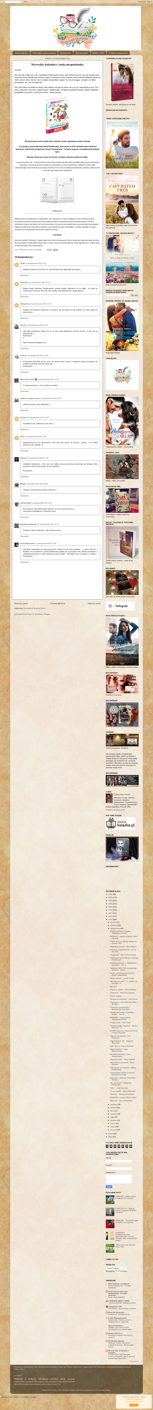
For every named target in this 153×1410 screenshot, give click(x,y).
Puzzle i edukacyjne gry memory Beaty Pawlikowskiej (122, 974)
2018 (110, 910)
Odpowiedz (24, 275)
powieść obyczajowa (35, 1381)
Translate (123, 1271)
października (115, 928)
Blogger (108, 1390)
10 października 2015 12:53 (37, 325)
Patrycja (23, 458)
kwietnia (113, 1120)
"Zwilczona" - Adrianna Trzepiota (122, 993)
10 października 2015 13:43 (51, 398)
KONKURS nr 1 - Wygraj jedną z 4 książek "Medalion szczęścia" (126, 1210)
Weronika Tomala (27, 379)
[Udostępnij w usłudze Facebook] (54, 250)
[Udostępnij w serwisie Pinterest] (57, 250)
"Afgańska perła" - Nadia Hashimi (122, 1059)
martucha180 (25, 503)
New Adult (62, 1381)
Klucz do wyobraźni (116, 1312)
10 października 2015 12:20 (40, 304)
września (113, 1104)
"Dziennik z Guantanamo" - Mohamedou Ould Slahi (120, 1008)
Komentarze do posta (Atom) (35, 608)
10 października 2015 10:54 (39, 282)
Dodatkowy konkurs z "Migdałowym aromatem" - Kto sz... (123, 964)
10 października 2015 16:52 (38, 417)
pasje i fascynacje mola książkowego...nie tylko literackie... (117, 1293)
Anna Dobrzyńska (27, 543)
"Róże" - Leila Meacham (119, 1088)
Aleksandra (24, 304)
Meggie (23, 484)
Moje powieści (81, 53)
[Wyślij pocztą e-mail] (48, 250)
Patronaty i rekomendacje (44, 53)
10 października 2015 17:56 (38, 458)
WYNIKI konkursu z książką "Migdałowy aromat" (120, 932)
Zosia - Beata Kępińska (116, 1297)
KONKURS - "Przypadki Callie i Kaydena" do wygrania (127, 1221)
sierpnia (113, 1108)
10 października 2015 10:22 (36, 263)
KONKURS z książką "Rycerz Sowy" (123, 1097)
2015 (110, 919)
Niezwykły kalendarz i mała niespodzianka (120, 1055)
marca (113, 1123)
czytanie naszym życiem (30, 398)
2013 (110, 1137)
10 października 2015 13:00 (37, 355)
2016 (110, 916)
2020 (110, 904)
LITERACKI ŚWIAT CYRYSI (118, 1301)
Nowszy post (21, 603)
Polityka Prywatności (134, 1399)
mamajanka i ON (114, 1307)
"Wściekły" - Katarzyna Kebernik (122, 1094)
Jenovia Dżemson (115, 1326)
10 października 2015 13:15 (48, 379)
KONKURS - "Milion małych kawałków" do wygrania (126, 1197)
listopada (114, 925)
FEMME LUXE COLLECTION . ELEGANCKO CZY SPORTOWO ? (120, 1329)
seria (63, 1378)
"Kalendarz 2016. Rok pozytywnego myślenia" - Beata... (123, 969)
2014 (110, 1134)
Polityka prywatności (118, 53)
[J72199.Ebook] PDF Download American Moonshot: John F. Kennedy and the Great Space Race (121, 1356)
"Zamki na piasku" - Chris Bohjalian (123, 990)
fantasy (26, 1384)
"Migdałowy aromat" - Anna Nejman (123, 946)
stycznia (113, 1130)
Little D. (23, 355)
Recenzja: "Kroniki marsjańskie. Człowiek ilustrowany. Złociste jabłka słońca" (121, 1345)
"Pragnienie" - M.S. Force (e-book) (123, 955)
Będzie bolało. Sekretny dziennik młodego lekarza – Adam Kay (119, 1321)
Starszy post (94, 603)
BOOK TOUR (98, 53)
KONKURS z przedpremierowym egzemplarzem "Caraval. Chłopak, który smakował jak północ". (126, 1236)
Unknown (24, 282)
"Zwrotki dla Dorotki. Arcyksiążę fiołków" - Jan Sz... (122, 1013)
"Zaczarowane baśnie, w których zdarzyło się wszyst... (122, 1074)
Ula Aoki (23, 417)
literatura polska (48, 1378)
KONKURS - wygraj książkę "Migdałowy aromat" (120, 1018)
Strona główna (21, 53)
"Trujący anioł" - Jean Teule (120, 1022)
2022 (110, 897)
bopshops (80, 1390)
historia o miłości (25, 1378)
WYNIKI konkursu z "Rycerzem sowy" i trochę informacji (124, 1032)
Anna (22, 436)
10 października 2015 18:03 (37, 484)
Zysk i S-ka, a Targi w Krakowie (122, 1046)
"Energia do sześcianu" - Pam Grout (123, 999)
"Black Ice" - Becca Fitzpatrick (121, 1101)
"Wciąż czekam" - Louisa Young (122, 978)
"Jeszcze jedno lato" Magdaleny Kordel (121, 1303)
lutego (112, 1126)
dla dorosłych (51, 1381)
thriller (59, 1384)
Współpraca (65, 53)
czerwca (113, 1114)
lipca (112, 1111)
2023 (110, 894)
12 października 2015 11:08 (45, 543)
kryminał (32, 1384)
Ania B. (23, 325)
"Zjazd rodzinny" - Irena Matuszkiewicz (119, 1050)
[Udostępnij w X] (52, 250)
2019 (110, 907)
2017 (110, 913)
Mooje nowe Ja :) (115, 1333)
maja (112, 1117)
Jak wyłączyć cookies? (133, 1401)
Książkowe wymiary (116, 1341)
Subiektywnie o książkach (118, 1284)
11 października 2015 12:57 (41, 503)
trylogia (54, 1384)
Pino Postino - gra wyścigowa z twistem (122, 1308)
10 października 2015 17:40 (35, 436)
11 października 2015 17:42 (48, 524)
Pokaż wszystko (134, 1361)
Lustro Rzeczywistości (117, 1318)
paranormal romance (44, 1384)
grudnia (113, 922)
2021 (110, 901)
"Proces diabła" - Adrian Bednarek (122, 1091)
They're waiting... (116, 996)
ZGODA (133, 1405)
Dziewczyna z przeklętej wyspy (119, 1314)
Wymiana (113, 986)
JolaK (22, 263)
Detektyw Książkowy (28, 524)
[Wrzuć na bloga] (50, 250)
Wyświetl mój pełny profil (115, 810)
